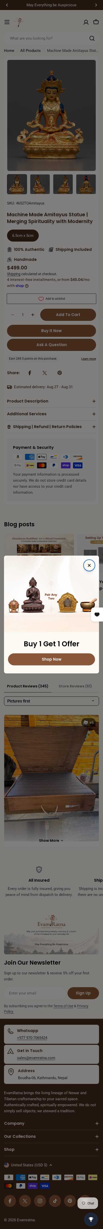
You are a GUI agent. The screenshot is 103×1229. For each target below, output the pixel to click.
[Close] (89, 565)
